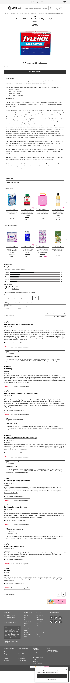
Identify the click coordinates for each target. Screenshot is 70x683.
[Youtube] (55, 621)
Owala (6, 656)
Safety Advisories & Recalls (27, 622)
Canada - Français (10, 617)
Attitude (6, 658)
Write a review (43, 63)
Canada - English (10, 615)
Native (6, 652)
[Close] (66, 669)
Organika (6, 660)
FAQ (25, 626)
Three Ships (22, 654)
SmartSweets (22, 658)
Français (29, 2)
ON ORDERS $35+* (12, 2)
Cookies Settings (52, 679)
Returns (26, 630)
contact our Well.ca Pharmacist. (48, 164)
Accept (52, 676)
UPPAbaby (21, 656)
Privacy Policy (55, 672)
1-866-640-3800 (8, 669)
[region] (52, 674)
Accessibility (27, 634)
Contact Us (27, 615)
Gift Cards (27, 618)
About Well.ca (39, 615)
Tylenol (35, 16)
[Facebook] (51, 617)
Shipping (26, 628)
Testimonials (39, 622)
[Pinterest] (60, 617)
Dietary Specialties (37, 663)
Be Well (38, 636)
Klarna (26, 632)
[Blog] (51, 621)
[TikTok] (60, 621)
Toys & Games (36, 655)
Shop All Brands (23, 660)
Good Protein (22, 652)
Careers (26, 636)
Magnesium (36, 661)
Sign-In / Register (56, 2)
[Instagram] (55, 617)
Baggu (6, 654)
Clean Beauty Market (38, 653)
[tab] (35, 78)
